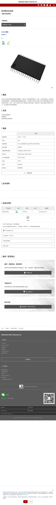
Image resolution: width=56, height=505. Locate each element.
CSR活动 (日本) (5, 351)
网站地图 (31, 410)
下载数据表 (29, 173)
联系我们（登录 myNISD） (29, 306)
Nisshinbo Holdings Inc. (7, 413)
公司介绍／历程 (5, 345)
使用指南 (3, 34)
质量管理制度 (4, 369)
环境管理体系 (4, 371)
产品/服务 (7, 328)
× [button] (52, 489)
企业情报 (3, 339)
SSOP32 (25, 211)
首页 (2, 328)
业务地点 (3, 349)
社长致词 (3, 343)
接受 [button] (25, 501)
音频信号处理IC (14, 328)
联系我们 (28, 359)
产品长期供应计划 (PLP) (7, 379)
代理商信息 (29, 272)
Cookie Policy (25, 494)
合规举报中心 (4, 353)
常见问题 (3, 377)
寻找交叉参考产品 (5, 375)
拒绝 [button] (30, 501)
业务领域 (3, 347)
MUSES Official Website (30, 386)
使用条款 (31, 407)
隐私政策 (3, 407)
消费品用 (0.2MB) (6, 24)
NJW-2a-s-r (44, 211)
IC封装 (3, 373)
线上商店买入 (29, 291)
